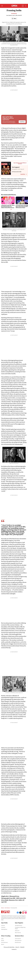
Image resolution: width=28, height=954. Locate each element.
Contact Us (14, 949)
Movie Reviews (18, 940)
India (2, 938)
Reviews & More (19, 936)
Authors (3, 925)
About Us (17, 947)
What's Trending (5, 936)
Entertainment (4, 942)
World (2, 940)
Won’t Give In (18, 932)
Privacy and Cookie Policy (9, 947)
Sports (2, 944)
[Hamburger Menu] (2, 6)
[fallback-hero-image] (8, 200)
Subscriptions (4, 929)
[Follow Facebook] (18, 913)
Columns (3, 927)
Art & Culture (18, 938)
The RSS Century (18, 925)
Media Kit (22, 947)
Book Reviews (18, 942)
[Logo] (14, 6)
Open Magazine (19, 922)
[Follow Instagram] (26, 913)
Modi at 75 (17, 930)
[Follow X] (20, 913)
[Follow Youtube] (23, 913)
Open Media (4, 922)
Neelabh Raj (14, 13)
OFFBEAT (23, 6)
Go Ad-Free (22, 121)
